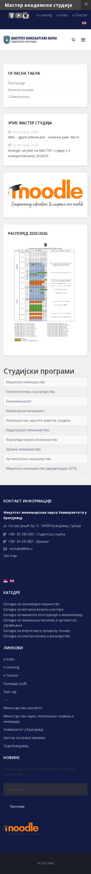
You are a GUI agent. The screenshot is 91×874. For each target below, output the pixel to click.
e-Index (62, 15)
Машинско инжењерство (25, 382)
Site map (10, 555)
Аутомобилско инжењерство (28, 459)
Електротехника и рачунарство (30, 391)
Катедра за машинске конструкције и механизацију (43, 614)
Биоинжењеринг (19, 401)
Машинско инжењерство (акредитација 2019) (41, 468)
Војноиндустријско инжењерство (32, 439)
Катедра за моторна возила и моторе (33, 609)
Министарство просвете (23, 708)
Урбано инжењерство (23, 449)
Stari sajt (10, 692)
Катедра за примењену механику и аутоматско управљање (40, 623)
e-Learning (44, 15)
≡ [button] (86, 4)
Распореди (16, 83)
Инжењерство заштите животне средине (38, 420)
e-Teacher (80, 15)
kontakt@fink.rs (21, 548)
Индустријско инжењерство (27, 430)
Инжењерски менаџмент (25, 411)
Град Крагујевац (16, 746)
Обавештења (18, 96)
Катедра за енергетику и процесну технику (37, 630)
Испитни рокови (21, 90)
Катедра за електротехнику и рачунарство (37, 636)
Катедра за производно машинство (32, 604)
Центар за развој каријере (25, 737)
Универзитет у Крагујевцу (23, 729)
